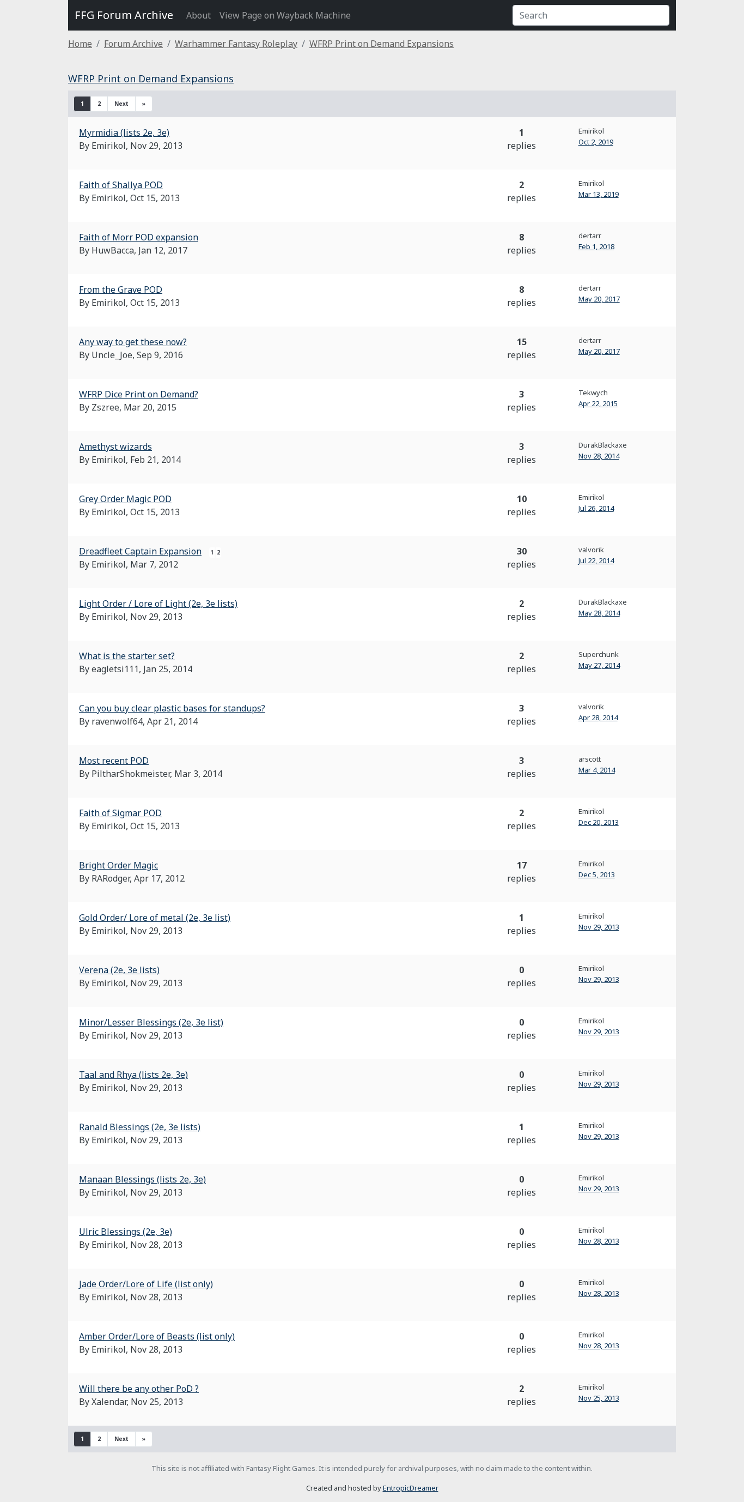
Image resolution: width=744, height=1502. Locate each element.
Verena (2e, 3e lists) (119, 970)
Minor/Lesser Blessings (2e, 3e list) (151, 1022)
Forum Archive (133, 44)
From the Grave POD (120, 289)
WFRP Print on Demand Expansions (381, 44)
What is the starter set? (127, 656)
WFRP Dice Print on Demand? (138, 394)
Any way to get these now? (133, 342)
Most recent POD (114, 761)
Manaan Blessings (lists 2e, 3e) (142, 1179)
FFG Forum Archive (124, 15)
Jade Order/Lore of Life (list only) (146, 1284)
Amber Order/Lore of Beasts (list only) (157, 1336)
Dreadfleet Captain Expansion (140, 551)
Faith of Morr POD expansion (138, 237)
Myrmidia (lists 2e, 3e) (124, 132)
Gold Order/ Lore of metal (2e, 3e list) (154, 918)
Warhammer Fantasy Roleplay (236, 44)
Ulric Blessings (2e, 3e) (125, 1232)
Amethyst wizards (115, 447)
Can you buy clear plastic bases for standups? (172, 708)
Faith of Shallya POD (121, 185)
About (198, 15)
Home (80, 44)
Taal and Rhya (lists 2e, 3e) (133, 1075)
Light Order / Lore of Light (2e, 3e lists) (158, 604)
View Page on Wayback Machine (285, 15)
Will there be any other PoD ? (139, 1389)
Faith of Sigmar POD (120, 813)
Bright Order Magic (118, 865)
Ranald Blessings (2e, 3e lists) (139, 1127)
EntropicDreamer (410, 1488)
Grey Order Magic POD (125, 499)
